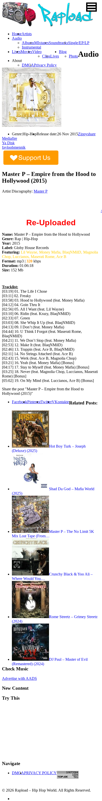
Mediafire (9, 138)
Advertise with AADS (19, 678)
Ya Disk (8, 143)
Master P (41, 191)
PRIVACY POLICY (40, 773)
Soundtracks (58, 43)
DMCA (28, 65)
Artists (27, 34)
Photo (73, 56)
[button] (91, 7)
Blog (63, 52)
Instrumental (31, 47)
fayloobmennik (14, 147)
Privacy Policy (45, 65)
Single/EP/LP (78, 43)
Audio (17, 38)
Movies (26, 52)
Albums (28, 43)
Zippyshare (87, 134)
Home (17, 34)
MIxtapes (41, 43)
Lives (54, 56)
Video (37, 52)
